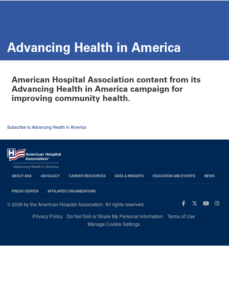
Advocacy (50, 175)
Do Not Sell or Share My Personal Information (115, 216)
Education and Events (174, 175)
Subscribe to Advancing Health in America (46, 127)
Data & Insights (129, 175)
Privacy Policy (48, 216)
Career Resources (87, 175)
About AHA (22, 175)
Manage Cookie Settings (114, 224)
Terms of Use (181, 216)
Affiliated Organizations (71, 191)
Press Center (25, 191)
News (209, 175)
